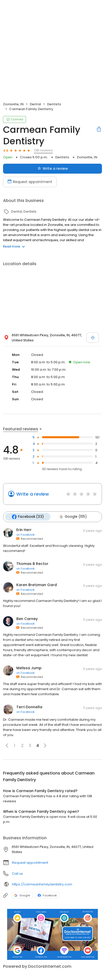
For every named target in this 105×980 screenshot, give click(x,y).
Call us (17, 873)
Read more (11, 246)
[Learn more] (52, 934)
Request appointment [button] (30, 862)
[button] (6, 745)
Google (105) (76, 516)
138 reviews (43, 150)
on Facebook (25, 535)
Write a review (55, 168)
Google (24, 895)
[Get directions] (92, 337)
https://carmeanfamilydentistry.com (42, 884)
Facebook (50, 895)
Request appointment (32, 181)
